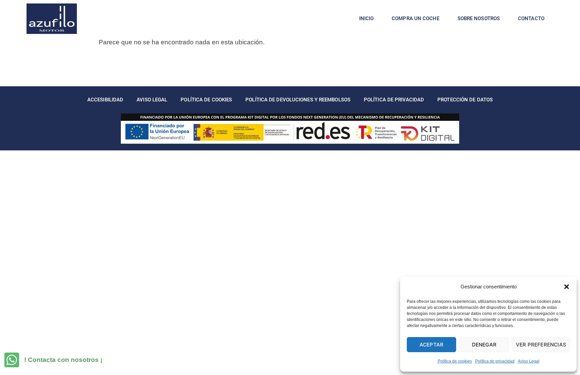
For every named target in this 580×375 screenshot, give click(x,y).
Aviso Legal (528, 361)
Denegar (484, 344)
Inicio (366, 18)
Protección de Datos (465, 100)
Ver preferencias (541, 344)
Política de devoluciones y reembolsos (297, 100)
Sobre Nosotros (478, 18)
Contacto (531, 18)
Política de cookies (455, 361)
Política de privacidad (495, 361)
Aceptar (431, 344)
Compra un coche (415, 18)
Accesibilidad (105, 100)
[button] (566, 286)
